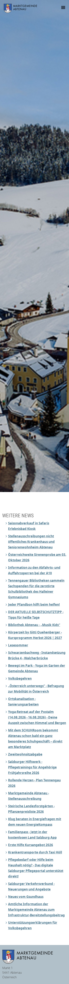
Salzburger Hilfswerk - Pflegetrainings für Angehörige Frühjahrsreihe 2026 (32, 767)
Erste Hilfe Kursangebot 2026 (30, 845)
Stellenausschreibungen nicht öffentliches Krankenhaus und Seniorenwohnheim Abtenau (31, 541)
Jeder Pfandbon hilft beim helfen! (34, 604)
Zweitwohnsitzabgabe (25, 754)
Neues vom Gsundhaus (25, 897)
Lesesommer (18, 645)
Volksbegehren (20, 678)
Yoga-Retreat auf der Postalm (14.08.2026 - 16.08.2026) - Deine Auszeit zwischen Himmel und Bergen (37, 717)
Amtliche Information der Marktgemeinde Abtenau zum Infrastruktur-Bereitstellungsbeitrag (36, 909)
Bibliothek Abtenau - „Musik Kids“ (34, 625)
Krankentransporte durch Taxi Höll (35, 852)
